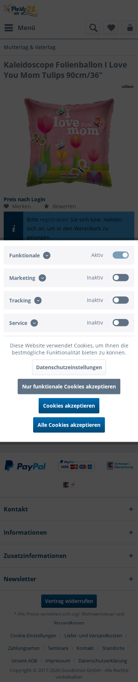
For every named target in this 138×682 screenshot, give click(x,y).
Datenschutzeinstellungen (69, 367)
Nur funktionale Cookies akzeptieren (69, 386)
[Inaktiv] (121, 277)
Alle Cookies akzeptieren (69, 424)
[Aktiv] (121, 254)
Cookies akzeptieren (69, 405)
